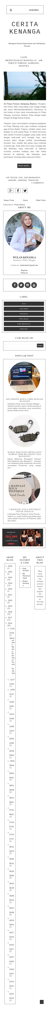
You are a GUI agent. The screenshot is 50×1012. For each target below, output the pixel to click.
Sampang (22, 180)
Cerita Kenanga (25, 28)
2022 (10, 589)
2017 (10, 617)
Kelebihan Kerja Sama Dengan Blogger (24, 400)
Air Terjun (11, 178)
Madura (12, 180)
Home (25, 200)
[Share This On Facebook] (17, 191)
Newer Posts (9, 200)
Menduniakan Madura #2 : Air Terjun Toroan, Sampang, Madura (23, 63)
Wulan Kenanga (26, 583)
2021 (10, 595)
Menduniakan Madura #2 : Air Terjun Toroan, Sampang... (12, 656)
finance (24, 314)
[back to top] (42, 1002)
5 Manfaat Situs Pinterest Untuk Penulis (25, 510)
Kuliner (24, 309)
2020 (10, 600)
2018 (10, 612)
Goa (21, 178)
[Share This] (10, 191)
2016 (10, 623)
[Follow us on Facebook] (15, 285)
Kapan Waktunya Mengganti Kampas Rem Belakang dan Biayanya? (25, 454)
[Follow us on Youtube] (34, 285)
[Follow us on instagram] (28, 285)
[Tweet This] (25, 191)
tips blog (24, 319)
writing (24, 329)
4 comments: (37, 183)
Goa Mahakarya (32, 178)
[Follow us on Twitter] (21, 285)
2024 (24, 303)
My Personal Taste (26, 576)
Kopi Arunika (26, 569)
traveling (33, 180)
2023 (10, 583)
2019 (10, 606)
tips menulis (23, 324)
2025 (10, 572)
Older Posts (41, 200)
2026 (10, 566)
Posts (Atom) (19, 205)
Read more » (24, 166)
